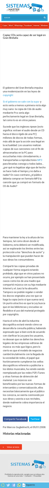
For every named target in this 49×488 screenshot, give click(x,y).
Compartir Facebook (15, 419)
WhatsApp (18, 25)
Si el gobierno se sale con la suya (21, 101)
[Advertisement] (23, 61)
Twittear (35, 419)
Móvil (11, 25)
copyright (8, 95)
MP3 (39, 160)
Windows (44, 25)
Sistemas (25, 7)
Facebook (28, 25)
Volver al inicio (13, 447)
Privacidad (37, 476)
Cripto (5, 25)
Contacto (28, 476)
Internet (36, 25)
